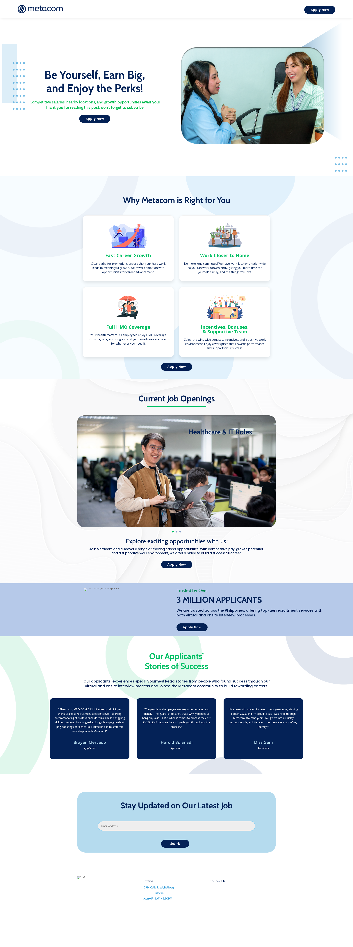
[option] (176, 471)
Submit (175, 843)
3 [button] (180, 531)
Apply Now (320, 10)
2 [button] (176, 531)
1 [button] (173, 531)
